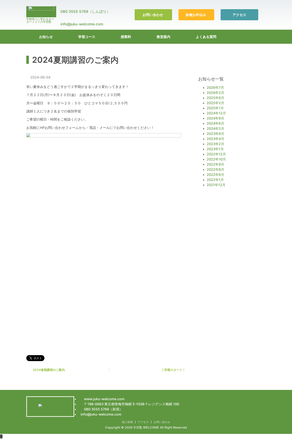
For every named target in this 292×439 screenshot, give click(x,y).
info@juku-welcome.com (81, 24)
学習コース (86, 37)
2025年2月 (215, 103)
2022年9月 (215, 164)
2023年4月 (215, 139)
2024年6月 (215, 123)
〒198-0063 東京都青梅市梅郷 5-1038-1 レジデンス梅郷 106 (131, 404)
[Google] (249, 37)
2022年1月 (215, 180)
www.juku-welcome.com (103, 399)
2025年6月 (215, 98)
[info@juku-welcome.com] (62, 17)
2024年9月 (215, 118)
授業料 (126, 37)
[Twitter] (256, 37)
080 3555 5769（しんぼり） (85, 11)
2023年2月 (215, 144)
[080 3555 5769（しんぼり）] (62, 4)
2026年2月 (215, 92)
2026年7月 (215, 87)
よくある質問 (206, 37)
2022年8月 (215, 169)
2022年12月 (216, 154)
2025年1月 (215, 108)
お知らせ (46, 37)
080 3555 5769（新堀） (103, 409)
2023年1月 (215, 149)
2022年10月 (216, 159)
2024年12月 (216, 113)
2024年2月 (215, 128)
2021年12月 (216, 185)
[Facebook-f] (262, 37)
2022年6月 (215, 174)
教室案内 (163, 37)
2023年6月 (215, 133)
